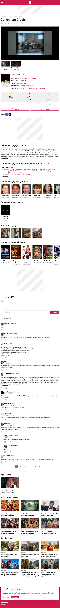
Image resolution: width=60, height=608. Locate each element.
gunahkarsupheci (9, 392)
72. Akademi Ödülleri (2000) (31, 169)
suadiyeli (7, 455)
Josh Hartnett (4, 173)
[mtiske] (2, 344)
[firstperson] (2, 404)
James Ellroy (29, 85)
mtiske (6, 343)
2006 (12, 78)
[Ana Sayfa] (30, 2)
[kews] (2, 362)
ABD (26, 78)
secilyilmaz (7, 413)
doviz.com (3, 604)
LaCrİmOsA (7, 424)
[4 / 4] (37, 233)
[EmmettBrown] (2, 334)
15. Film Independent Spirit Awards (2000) (24, 171)
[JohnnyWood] (2, 374)
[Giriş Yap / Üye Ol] (54, 2)
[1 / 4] (5, 233)
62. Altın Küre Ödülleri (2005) (48, 169)
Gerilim (18, 74)
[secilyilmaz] (2, 414)
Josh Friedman (21, 85)
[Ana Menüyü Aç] (2, 2)
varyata (6, 323)
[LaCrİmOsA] (2, 424)
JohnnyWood (8, 373)
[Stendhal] (6, 436)
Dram (24, 74)
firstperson (7, 403)
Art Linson (19, 88)
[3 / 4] (26, 233)
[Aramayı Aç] (6, 2)
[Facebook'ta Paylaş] (6, 114)
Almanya (34, 78)
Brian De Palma (22, 83)
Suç (13, 74)
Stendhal (10, 435)
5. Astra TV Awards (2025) (43, 171)
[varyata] (2, 324)
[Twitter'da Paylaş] (10, 114)
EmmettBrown (8, 333)
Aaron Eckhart (4, 175)
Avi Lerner (25, 88)
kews (6, 361)
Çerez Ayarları (5, 597)
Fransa (29, 78)
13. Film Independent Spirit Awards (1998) (20, 175)
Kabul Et (15, 597)
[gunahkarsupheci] (2, 392)
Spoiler (8, 312)
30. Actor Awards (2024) (15, 173)
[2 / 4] (16, 233)
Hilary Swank (4, 169)
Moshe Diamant (33, 88)
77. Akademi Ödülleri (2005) (16, 169)
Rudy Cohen (41, 88)
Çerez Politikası (41, 593)
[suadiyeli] (2, 456)
